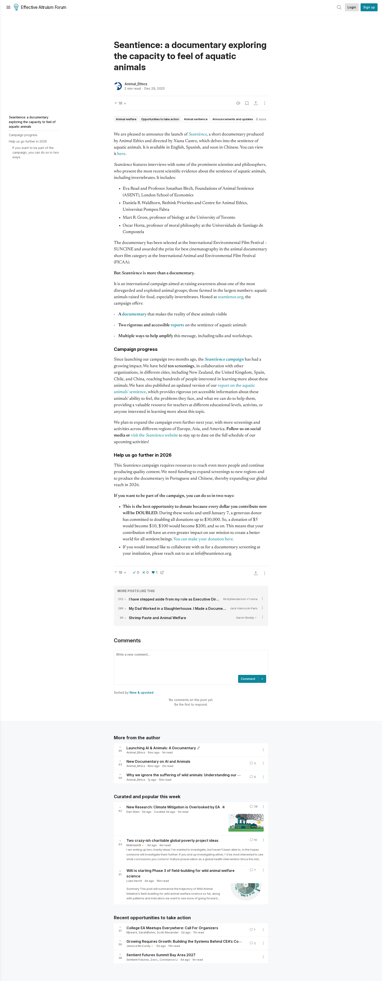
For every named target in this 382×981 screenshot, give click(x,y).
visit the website (154, 435)
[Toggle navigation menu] (8, 7)
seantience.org (230, 297)
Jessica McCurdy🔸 (140, 946)
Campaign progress (23, 135)
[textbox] (190, 663)
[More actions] (264, 103)
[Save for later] (246, 103)
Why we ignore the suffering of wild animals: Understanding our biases (187, 775)
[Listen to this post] (238, 103)
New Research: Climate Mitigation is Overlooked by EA (173, 807)
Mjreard (131, 932)
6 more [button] (261, 119)
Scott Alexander (168, 932)
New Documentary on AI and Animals (158, 761)
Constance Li (169, 959)
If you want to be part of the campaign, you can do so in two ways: (35, 152)
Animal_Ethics (135, 84)
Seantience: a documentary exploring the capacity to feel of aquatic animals (32, 121)
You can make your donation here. (203, 539)
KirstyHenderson (234, 599)
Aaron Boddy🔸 (247, 617)
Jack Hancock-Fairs (244, 608)
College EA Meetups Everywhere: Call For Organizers (172, 927)
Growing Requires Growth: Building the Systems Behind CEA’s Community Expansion (199, 941)
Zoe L (154, 959)
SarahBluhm (147, 932)
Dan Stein (132, 811)
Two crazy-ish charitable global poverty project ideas (172, 840)
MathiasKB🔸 (135, 845)
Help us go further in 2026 (28, 141)
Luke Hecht (134, 881)
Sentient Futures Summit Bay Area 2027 (160, 955)
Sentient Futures (137, 959)
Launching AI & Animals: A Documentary (161, 747)
